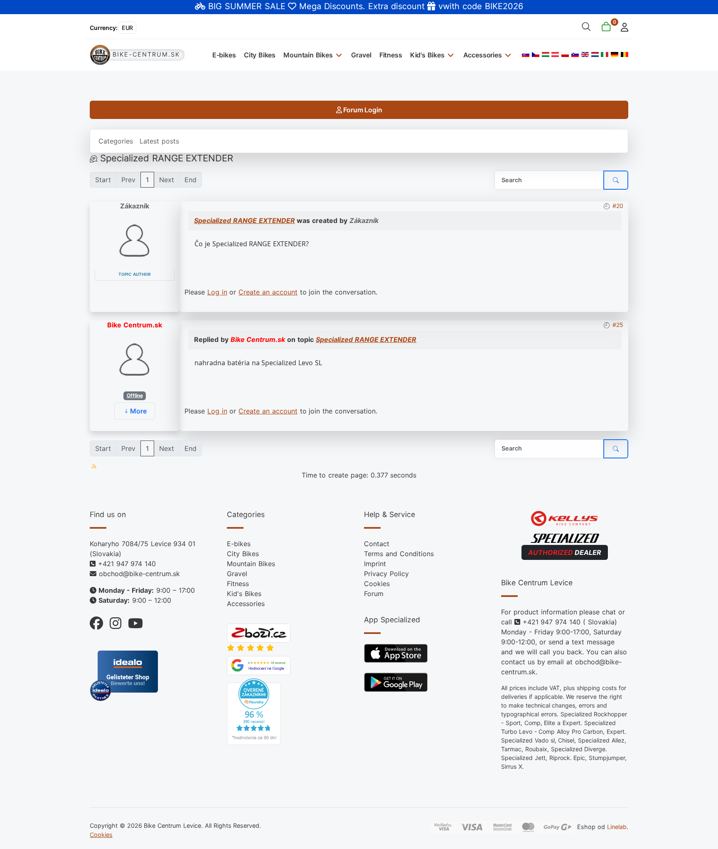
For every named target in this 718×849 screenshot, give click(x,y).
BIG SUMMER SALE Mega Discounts (285, 6)
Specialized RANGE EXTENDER (244, 220)
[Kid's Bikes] (450, 55)
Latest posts (159, 141)
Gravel (361, 55)
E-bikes (224, 55)
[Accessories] (507, 55)
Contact (376, 544)
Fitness (390, 55)
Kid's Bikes (427, 55)
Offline (135, 395)
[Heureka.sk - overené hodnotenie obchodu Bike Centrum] (254, 711)
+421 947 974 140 (127, 563)
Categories (115, 141)
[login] (622, 26)
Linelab (617, 826)
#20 (617, 205)
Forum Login (362, 110)
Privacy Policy (386, 573)
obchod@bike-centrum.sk (139, 573)
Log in (217, 292)
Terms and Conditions (399, 553)
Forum (374, 593)
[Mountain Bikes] (338, 55)
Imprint (375, 563)
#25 (617, 324)
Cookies (377, 583)
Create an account (268, 292)
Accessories (482, 55)
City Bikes (259, 55)
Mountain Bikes (308, 55)
